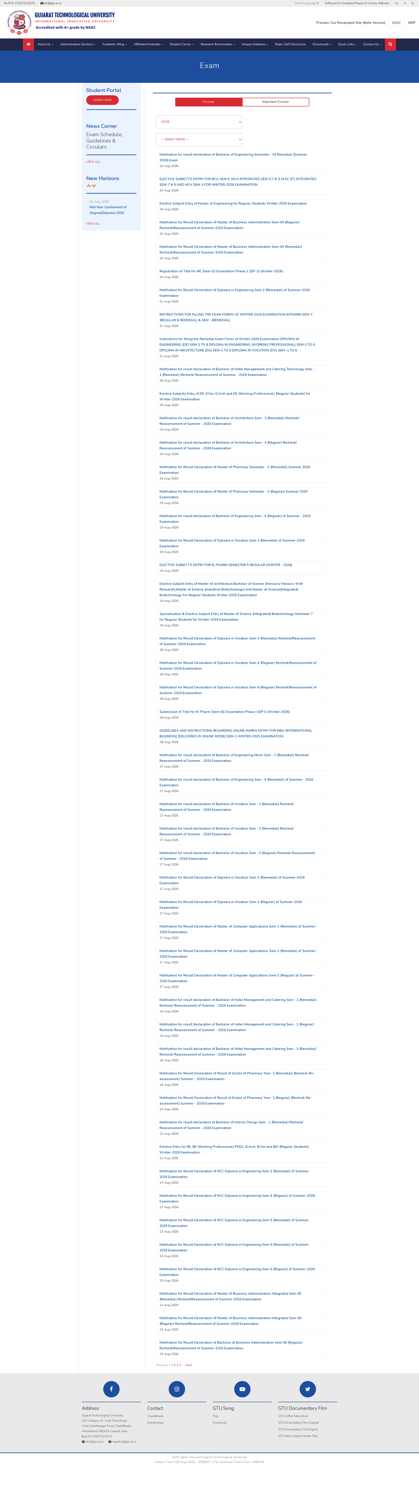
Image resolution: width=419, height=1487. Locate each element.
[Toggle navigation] (390, 44)
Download (220, 1423)
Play (215, 1416)
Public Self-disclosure (290, 44)
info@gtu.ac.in (52, 3)
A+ (396, 3)
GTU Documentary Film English (298, 1429)
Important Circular (276, 102)
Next (188, 1365)
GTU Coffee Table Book (293, 1416)
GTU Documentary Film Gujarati (298, 1423)
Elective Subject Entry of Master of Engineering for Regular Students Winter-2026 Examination (233, 203)
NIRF (412, 22)
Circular (208, 102)
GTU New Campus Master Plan (298, 1436)
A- (413, 3)
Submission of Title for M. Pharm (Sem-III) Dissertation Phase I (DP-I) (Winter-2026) (225, 712)
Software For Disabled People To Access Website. (357, 3)
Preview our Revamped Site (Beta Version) (350, 22)
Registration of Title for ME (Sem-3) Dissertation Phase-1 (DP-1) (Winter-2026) (221, 271)
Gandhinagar (155, 1423)
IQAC (396, 22)
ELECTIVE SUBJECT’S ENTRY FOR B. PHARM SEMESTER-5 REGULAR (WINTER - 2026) (226, 565)
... (184, 1365)
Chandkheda (155, 1416)
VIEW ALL (93, 162)
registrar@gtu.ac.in (124, 1442)
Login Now (102, 100)
